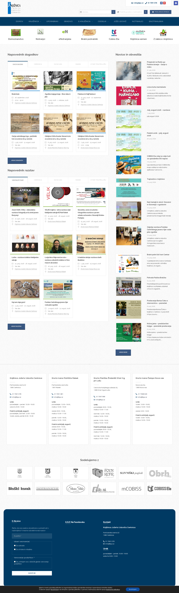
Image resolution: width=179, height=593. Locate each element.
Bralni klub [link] (15, 94)
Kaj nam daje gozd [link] (18, 302)
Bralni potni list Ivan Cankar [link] (158, 255)
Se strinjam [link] (55, 589)
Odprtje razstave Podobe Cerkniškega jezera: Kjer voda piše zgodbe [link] (159, 229)
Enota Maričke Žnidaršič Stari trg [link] (58, 148)
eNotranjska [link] (65, 39)
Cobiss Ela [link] (114, 39)
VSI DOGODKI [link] (18, 64)
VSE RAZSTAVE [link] (18, 180)
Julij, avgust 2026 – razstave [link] (158, 110)
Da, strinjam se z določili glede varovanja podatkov (31, 563)
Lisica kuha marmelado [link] (156, 87)
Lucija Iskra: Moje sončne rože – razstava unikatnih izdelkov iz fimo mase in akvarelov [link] (57, 260)
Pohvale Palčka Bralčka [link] (156, 278)
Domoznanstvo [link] (16, 39)
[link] (176, 3)
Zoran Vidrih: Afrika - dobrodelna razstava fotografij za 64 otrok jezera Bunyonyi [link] (25, 212)
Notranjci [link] (40, 39)
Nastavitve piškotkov (113, 589)
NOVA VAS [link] (58, 64)
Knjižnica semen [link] (138, 39)
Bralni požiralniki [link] (89, 39)
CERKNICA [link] (38, 64)
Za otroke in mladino (23, 549)
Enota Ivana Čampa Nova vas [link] (90, 148)
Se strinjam (133, 589)
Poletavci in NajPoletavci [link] (86, 94)
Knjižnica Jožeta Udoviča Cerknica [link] (26, 103)
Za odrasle (20, 546)
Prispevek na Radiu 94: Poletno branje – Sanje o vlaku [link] (157, 64)
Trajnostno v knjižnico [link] (156, 179)
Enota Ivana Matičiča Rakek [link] (57, 221)
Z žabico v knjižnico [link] (163, 39)
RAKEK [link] (78, 64)
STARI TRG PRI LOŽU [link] (98, 64)
